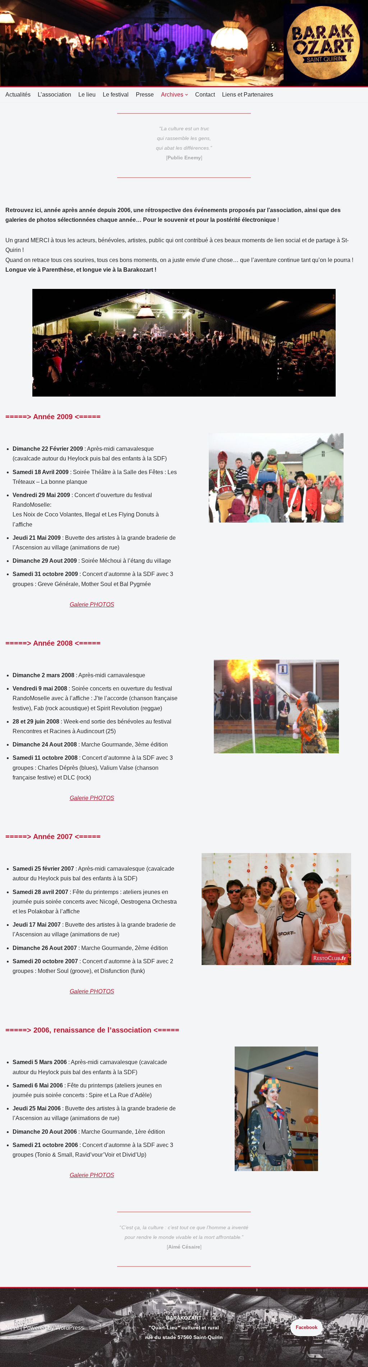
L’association (54, 95)
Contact (205, 95)
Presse (145, 95)
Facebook (306, 1327)
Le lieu (87, 95)
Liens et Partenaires (247, 95)
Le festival (116, 95)
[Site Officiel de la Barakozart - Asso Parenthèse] (323, 43)
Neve (12, 1328)
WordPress (69, 1328)
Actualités (18, 95)
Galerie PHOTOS (92, 604)
